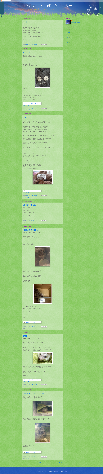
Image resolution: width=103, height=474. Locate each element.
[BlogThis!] (43, 44)
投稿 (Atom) (26, 465)
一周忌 (26, 22)
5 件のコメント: (37, 44)
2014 (68, 39)
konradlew (56, 471)
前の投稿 (61, 462)
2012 (68, 42)
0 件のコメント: (36, 220)
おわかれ (27, 117)
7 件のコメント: (37, 195)
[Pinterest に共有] (46, 44)
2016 (68, 35)
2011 (68, 44)
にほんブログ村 (26, 105)
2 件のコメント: (37, 108)
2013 (68, 40)
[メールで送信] (41, 44)
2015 (68, 37)
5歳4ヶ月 (26, 336)
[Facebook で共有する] (45, 44)
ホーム (40, 462)
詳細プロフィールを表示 (76, 22)
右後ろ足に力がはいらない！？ (36, 393)
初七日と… (27, 52)
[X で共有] (44, 44)
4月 (68, 31)
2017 (68, 29)
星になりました (29, 204)
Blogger (66, 471)
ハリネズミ (28, 109)
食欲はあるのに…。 (31, 230)
